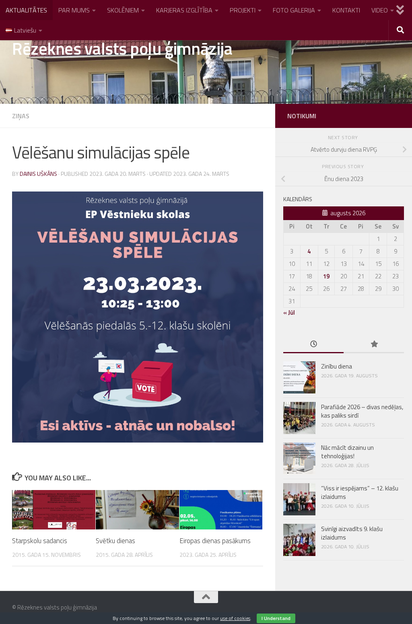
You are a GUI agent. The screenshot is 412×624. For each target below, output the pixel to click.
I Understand (276, 618)
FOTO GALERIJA (294, 10)
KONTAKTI (346, 10)
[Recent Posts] (313, 344)
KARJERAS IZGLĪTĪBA (184, 10)
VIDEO (379, 10)
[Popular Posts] (374, 344)
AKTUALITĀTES (26, 10)
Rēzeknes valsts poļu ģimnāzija (122, 48)
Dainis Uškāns (38, 173)
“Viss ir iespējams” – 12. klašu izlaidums (359, 492)
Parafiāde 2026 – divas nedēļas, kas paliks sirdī (362, 411)
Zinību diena (336, 366)
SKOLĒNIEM (123, 10)
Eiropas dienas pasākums (215, 540)
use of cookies (235, 618)
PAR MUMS (74, 10)
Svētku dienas (115, 540)
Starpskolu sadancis (39, 540)
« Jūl (289, 312)
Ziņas (20, 116)
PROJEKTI (242, 10)
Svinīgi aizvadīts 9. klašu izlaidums (352, 533)
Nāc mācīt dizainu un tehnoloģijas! (347, 452)
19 (326, 276)
